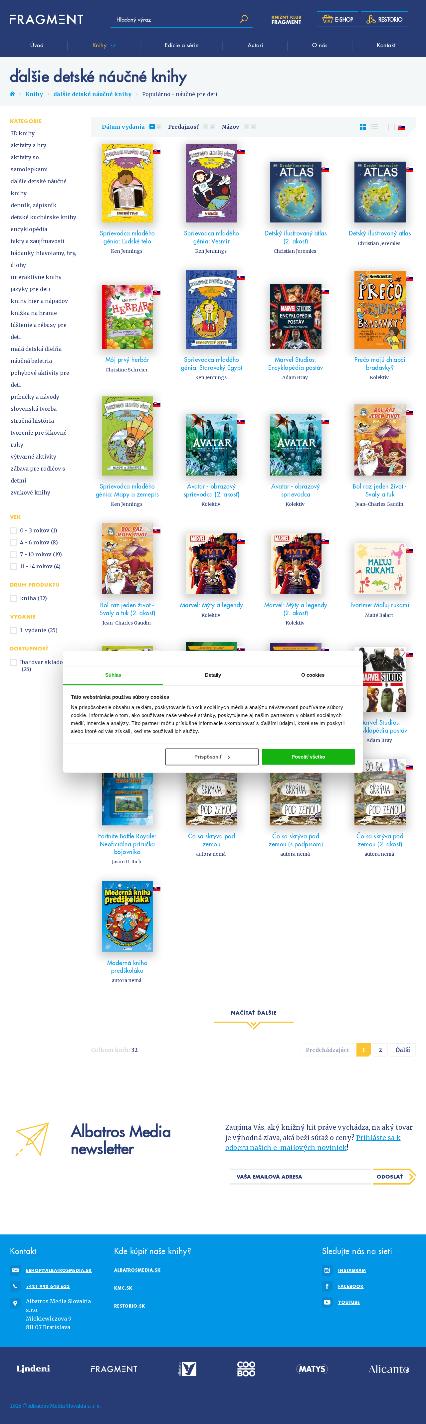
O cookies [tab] (313, 675)
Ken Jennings (126, 251)
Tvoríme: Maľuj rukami (380, 605)
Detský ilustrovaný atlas (380, 233)
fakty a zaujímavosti (38, 241)
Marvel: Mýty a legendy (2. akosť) (295, 609)
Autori (255, 45)
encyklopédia (29, 229)
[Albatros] (187, 1369)
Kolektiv (379, 377)
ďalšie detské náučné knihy (92, 94)
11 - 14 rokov (40, 566)
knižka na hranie (34, 313)
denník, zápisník (34, 205)
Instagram (352, 1270)
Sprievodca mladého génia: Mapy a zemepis (127, 490)
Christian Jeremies (295, 251)
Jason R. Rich (126, 862)
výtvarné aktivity (33, 456)
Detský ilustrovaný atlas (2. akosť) (296, 237)
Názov (230, 126)
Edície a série (181, 45)
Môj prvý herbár (127, 359)
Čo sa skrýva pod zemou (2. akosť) (379, 840)
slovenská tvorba (34, 408)
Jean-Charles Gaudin (379, 504)
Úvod (36, 45)
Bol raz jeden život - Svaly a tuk (380, 490)
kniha (33, 598)
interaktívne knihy (36, 277)
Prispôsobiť (208, 757)
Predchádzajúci (327, 1050)
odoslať (390, 1176)
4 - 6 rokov (39, 542)
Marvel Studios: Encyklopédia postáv (295, 363)
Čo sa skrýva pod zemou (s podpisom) (296, 840)
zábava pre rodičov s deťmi (38, 474)
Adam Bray (295, 377)
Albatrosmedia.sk (137, 1270)
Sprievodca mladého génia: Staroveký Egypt (211, 363)
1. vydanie (39, 630)
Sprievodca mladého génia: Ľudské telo (127, 237)
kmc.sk (123, 1288)
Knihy (100, 45)
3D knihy (23, 133)
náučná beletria (31, 360)
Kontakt (386, 45)
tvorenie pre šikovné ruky (39, 438)
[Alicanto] (389, 1369)
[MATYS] (312, 1369)
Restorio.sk (129, 1306)
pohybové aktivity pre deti (40, 378)
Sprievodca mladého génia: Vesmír (211, 237)
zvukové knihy (30, 492)
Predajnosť (183, 126)
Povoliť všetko (308, 757)
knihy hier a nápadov (39, 301)
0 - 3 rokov (38, 530)
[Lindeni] (33, 1369)
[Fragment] (114, 1369)
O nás (320, 45)
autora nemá (211, 854)
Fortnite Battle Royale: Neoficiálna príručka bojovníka (127, 843)
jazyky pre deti (30, 289)
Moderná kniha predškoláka (127, 966)
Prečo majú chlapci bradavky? (379, 363)
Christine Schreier (127, 370)
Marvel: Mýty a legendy (211, 605)
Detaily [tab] (213, 675)
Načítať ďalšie (254, 1012)
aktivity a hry (28, 145)
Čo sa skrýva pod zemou (211, 840)
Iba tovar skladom (44, 665)
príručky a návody (35, 396)
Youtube (349, 1302)
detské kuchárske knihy (43, 217)
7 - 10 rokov (41, 554)
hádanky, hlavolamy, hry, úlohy (43, 259)
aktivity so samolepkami (29, 163)
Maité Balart (379, 615)
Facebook (351, 1286)
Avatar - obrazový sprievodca (295, 490)
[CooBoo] (246, 1369)
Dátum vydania (123, 126)
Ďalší (403, 1050)
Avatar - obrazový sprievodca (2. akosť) (212, 490)
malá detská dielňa (36, 349)
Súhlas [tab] (113, 675)
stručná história (32, 420)
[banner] (46, 19)
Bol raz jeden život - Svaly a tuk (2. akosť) (127, 609)
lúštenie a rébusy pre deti (39, 331)
